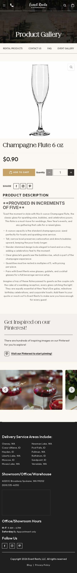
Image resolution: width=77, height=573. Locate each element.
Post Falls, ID (38, 447)
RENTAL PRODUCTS (12, 48)
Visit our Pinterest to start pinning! (31, 353)
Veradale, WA (39, 463)
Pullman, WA (38, 451)
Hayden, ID (8, 451)
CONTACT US (34, 48)
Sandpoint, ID (39, 459)
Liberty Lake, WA (11, 455)
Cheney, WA (8, 443)
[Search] (65, 5)
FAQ (49, 48)
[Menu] (4, 5)
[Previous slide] (5, 390)
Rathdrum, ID (39, 455)
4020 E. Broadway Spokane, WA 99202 (23, 480)
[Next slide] (72, 390)
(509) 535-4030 (10, 485)
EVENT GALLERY (66, 48)
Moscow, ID (8, 459)
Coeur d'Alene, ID (11, 447)
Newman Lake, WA (42, 443)
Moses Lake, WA (11, 463)
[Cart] (73, 5)
